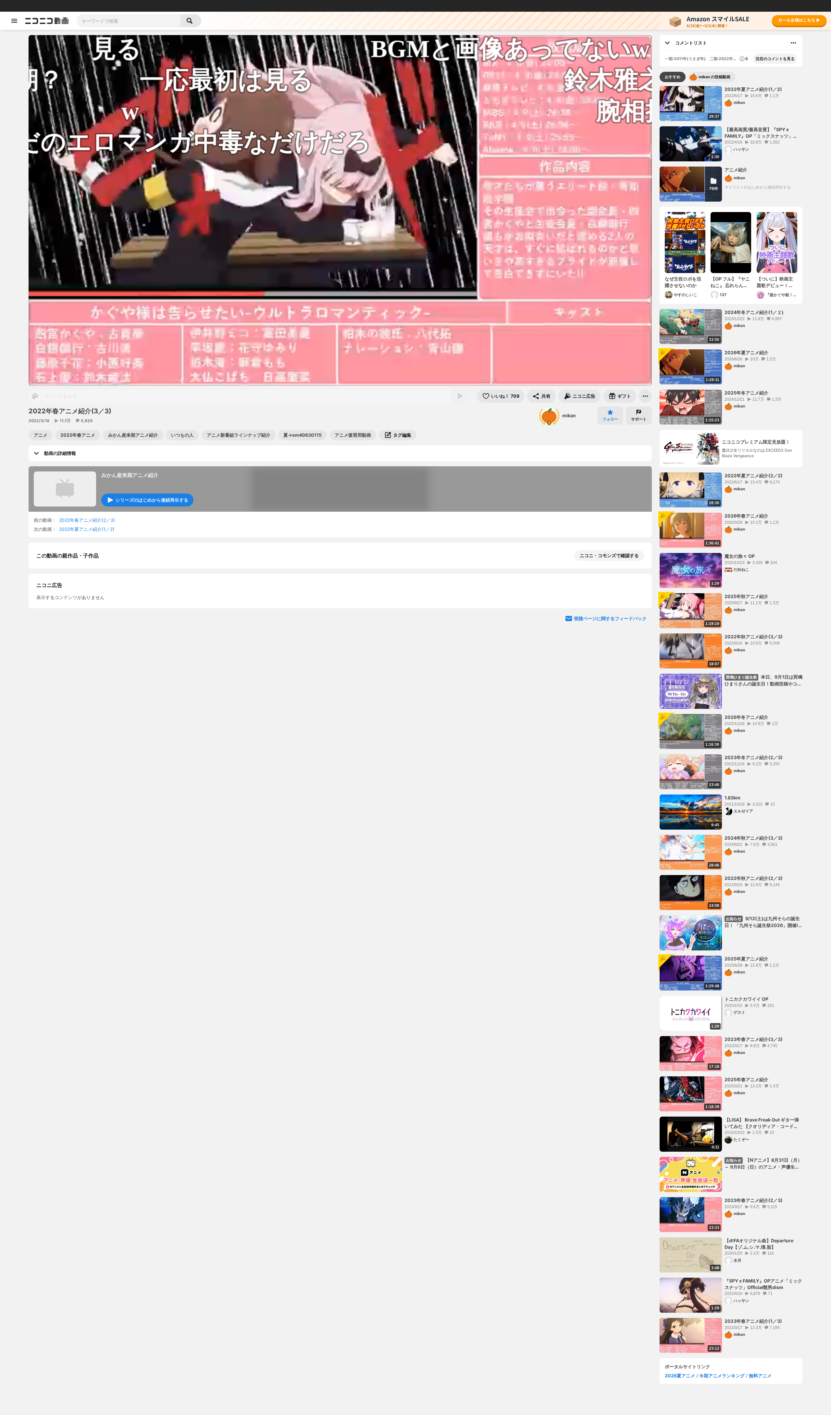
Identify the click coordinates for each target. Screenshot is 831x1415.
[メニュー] (645, 396)
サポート (639, 419)
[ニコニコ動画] (47, 21)
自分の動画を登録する (73, 622)
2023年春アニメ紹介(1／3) (753, 1321)
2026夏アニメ (680, 1375)
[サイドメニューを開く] (14, 20)
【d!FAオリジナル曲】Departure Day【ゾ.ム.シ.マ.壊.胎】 (759, 1244)
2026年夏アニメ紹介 (746, 352)
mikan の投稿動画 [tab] (714, 76)
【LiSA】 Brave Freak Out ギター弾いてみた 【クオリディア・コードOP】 (762, 1123)
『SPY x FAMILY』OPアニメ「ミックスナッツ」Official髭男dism (763, 1284)
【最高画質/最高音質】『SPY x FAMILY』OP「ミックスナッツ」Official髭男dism (759, 133)
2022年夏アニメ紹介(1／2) (86, 529)
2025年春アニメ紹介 (746, 1079)
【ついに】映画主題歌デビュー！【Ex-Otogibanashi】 (775, 282)
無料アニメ (760, 1375)
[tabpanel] (731, 719)
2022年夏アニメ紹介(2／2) (754, 475)
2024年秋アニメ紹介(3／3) (754, 838)
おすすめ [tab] (672, 76)
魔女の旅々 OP (740, 556)
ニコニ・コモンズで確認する (609, 555)
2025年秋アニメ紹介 (746, 596)
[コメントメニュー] (793, 42)
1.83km (732, 797)
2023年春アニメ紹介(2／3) (754, 1200)
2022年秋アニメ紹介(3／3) (754, 636)
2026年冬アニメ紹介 (746, 717)
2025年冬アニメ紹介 (746, 392)
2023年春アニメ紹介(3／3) (754, 1039)
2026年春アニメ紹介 (746, 516)
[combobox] (128, 20)
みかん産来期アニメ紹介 (129, 475)
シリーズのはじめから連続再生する (152, 500)
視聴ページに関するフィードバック (610, 745)
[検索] (190, 20)
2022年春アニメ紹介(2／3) (87, 520)
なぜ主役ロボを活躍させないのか (683, 282)
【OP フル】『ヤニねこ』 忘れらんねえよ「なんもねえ (730, 282)
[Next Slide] (639, 683)
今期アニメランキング (722, 1375)
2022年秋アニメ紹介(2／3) (754, 878)
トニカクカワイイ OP (746, 999)
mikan (569, 415)
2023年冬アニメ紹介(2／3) (754, 757)
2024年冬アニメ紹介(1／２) (754, 312)
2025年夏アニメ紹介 (746, 958)
